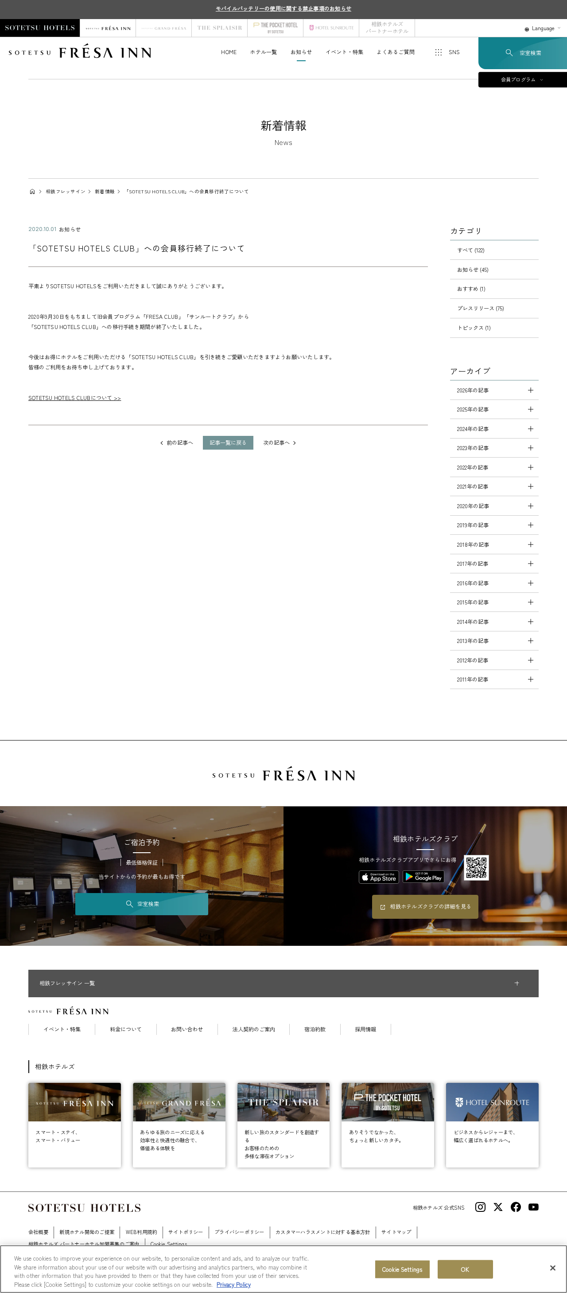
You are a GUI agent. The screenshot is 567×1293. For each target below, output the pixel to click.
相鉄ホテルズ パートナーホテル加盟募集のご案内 (84, 1243)
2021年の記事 (472, 486)
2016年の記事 (473, 583)
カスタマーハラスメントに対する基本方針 (323, 1231)
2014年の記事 (473, 622)
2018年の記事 (473, 545)
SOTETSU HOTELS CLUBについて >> (74, 398)
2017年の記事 (472, 564)
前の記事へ (180, 442)
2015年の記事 (473, 602)
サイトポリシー (185, 1231)
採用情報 (365, 1029)
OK (465, 1269)
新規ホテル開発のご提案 (86, 1231)
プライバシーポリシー (239, 1231)
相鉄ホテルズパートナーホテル (387, 27)
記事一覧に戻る (228, 443)
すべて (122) (471, 250)
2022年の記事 (472, 467)
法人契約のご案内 (254, 1029)
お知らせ (301, 52)
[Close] (553, 1267)
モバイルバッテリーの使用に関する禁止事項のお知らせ (283, 8)
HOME (229, 52)
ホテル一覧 (263, 52)
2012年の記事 (472, 660)
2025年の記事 (473, 409)
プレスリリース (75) (480, 308)
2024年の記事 (473, 429)
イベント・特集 (345, 52)
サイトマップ (396, 1231)
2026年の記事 (473, 390)
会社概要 (38, 1231)
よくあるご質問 (396, 52)
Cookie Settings (402, 1269)
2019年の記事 (473, 525)
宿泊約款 (315, 1029)
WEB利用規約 (141, 1231)
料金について (126, 1029)
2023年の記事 (473, 448)
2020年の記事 (473, 506)
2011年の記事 (472, 679)
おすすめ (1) (471, 289)
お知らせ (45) (473, 270)
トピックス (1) (474, 328)
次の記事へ (276, 442)
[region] (283, 1269)
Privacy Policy (234, 1284)
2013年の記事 (473, 641)
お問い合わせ (187, 1029)
